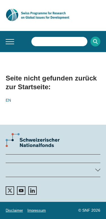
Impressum (36, 210)
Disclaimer (14, 210)
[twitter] (10, 190)
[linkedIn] (32, 190)
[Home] (53, 15)
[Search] (95, 41)
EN (8, 100)
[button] (10, 42)
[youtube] (21, 190)
